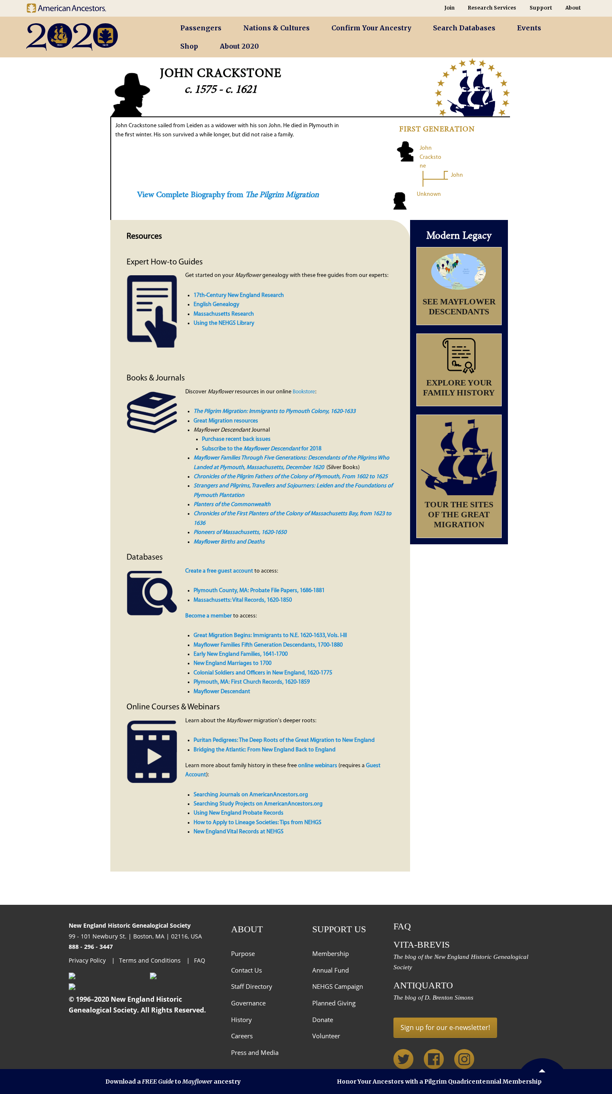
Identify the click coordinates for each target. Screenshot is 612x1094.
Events (529, 28)
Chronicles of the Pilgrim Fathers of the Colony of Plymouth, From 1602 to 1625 (291, 477)
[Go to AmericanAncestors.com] (72, 6)
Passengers (200, 28)
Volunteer (326, 1036)
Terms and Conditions (150, 960)
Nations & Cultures (276, 28)
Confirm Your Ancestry (371, 28)
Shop (189, 46)
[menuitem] (200, 28)
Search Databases (464, 28)
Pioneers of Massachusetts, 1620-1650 (240, 532)
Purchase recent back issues (236, 439)
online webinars (317, 766)
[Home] (91, 37)
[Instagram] (464, 1059)
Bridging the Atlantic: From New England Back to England (265, 750)
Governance (248, 1003)
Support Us (339, 929)
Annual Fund (330, 970)
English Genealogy (216, 304)
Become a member (208, 616)
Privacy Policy (88, 960)
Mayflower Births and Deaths (229, 542)
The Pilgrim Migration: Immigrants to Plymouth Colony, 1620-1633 (275, 411)
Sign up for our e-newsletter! (445, 1027)
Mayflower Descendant (222, 692)
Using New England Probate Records (239, 813)
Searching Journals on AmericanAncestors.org (251, 795)
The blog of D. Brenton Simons (433, 997)
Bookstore (304, 392)
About (573, 8)
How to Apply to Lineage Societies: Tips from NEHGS (257, 823)
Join (450, 8)
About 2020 (239, 46)
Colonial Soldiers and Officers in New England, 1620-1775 (263, 673)
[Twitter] (403, 1059)
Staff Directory (251, 986)
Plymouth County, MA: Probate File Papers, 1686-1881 (259, 591)
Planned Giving (334, 1003)
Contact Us (246, 970)
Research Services (492, 8)
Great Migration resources (226, 421)
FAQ (199, 960)
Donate (322, 1019)
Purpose (243, 953)
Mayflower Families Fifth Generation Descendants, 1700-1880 (268, 645)
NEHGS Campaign (337, 986)
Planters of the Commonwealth (232, 504)
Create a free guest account (219, 571)
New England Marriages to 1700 (232, 663)
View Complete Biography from (228, 195)
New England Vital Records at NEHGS (239, 832)
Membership (330, 953)
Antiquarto (423, 985)
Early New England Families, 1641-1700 (241, 654)
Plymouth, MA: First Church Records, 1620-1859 (252, 682)
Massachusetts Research (224, 314)
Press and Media (255, 1052)
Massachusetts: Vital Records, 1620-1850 (243, 600)
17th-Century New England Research (239, 295)
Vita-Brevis (421, 944)
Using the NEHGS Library (224, 323)
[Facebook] (434, 1059)
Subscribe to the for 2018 (261, 449)
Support (541, 8)
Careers (242, 1036)
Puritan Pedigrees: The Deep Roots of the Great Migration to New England (284, 740)
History (241, 1019)
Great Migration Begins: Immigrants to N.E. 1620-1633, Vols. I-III (270, 635)
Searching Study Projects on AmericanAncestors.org (258, 804)
